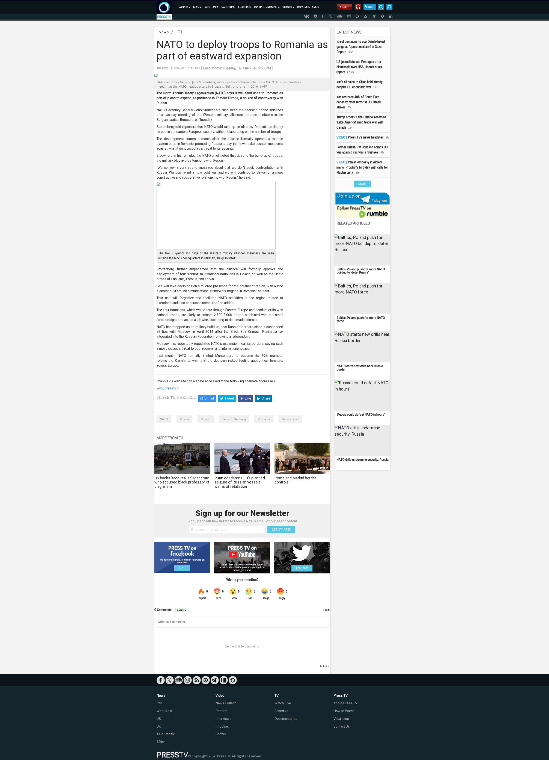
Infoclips (222, 726)
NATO (164, 419)
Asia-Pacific (166, 734)
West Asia (164, 711)
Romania (264, 419)
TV (276, 695)
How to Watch (343, 711)
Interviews (223, 719)
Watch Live (282, 703)
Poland (205, 419)
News (164, 32)
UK (159, 726)
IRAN (196, 7)
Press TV (340, 695)
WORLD (183, 7)
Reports (222, 711)
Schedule (281, 711)
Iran (159, 703)
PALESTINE (228, 7)
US (159, 719)
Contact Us (341, 726)
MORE (362, 184)
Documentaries (285, 719)
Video (220, 695)
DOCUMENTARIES (308, 7)
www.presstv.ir (168, 388)
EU (180, 32)
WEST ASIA (212, 7)
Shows (221, 734)
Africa (161, 742)
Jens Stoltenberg (234, 419)
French (369, 7)
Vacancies (341, 719)
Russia (184, 419)
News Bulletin (226, 703)
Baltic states (290, 419)
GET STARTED (281, 529)
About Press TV (345, 703)
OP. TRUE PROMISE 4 (266, 7)
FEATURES (244, 7)
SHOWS (287, 7)
